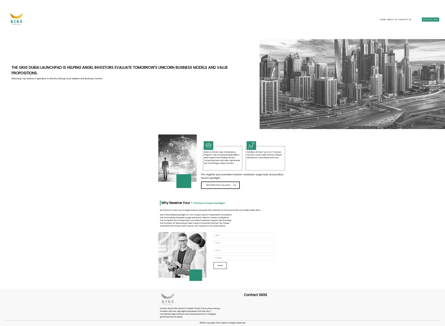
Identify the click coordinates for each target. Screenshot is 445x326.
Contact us (404, 19)
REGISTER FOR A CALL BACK (218, 185)
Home (383, 19)
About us (392, 19)
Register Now (430, 19)
